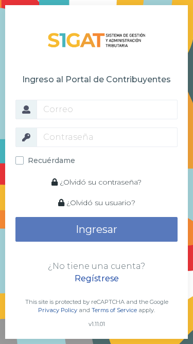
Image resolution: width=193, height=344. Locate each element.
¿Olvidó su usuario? (99, 202)
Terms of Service (114, 310)
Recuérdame (51, 160)
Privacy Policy (57, 310)
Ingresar (96, 229)
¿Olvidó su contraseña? (100, 182)
